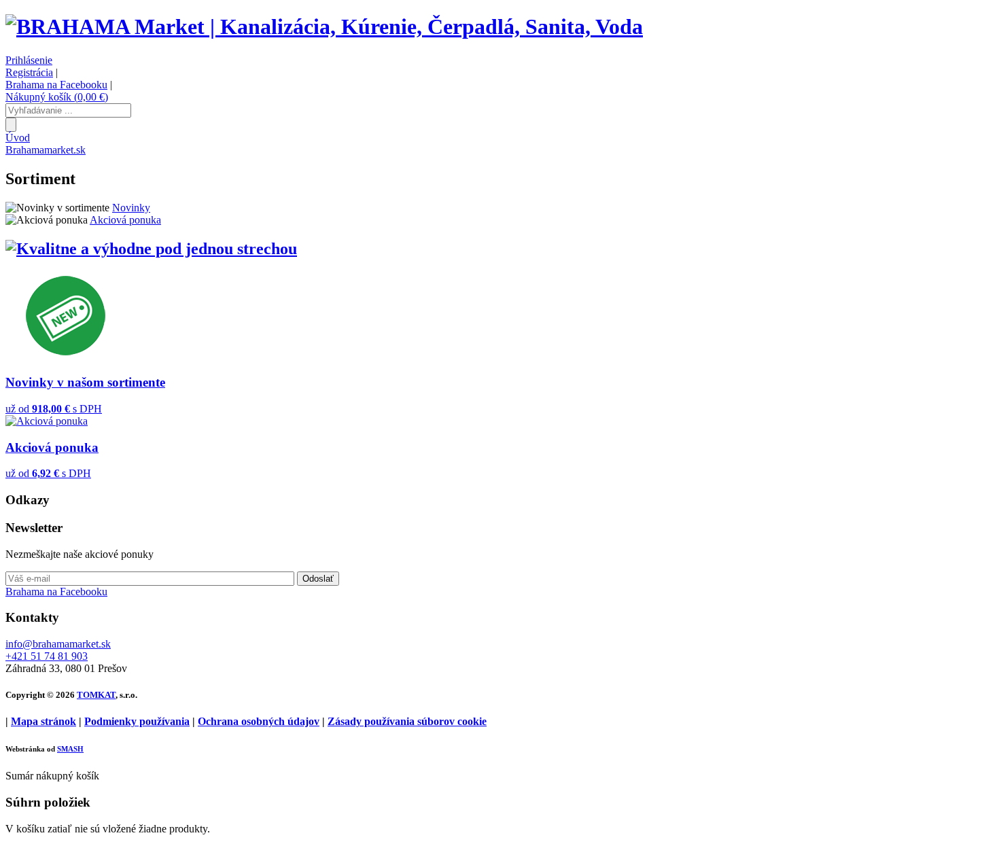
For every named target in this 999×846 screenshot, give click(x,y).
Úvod (17, 137)
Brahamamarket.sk (45, 150)
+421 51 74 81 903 (46, 656)
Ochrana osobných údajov (258, 721)
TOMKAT (96, 695)
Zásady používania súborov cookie (407, 721)
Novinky (131, 207)
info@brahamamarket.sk (58, 644)
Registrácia (29, 72)
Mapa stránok (43, 721)
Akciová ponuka (125, 220)
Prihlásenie (28, 60)
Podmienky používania (137, 721)
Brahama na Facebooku (56, 84)
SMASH (70, 749)
